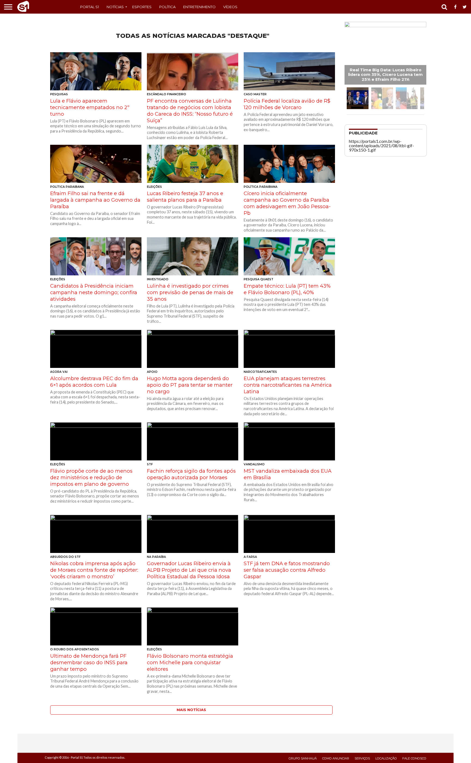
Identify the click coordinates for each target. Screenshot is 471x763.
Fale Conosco (414, 758)
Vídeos (230, 7)
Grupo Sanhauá (303, 758)
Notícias (115, 7)
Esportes (142, 7)
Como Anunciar (335, 758)
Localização (386, 758)
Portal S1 (89, 7)
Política (167, 7)
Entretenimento (199, 7)
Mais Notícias (191, 710)
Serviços (362, 758)
